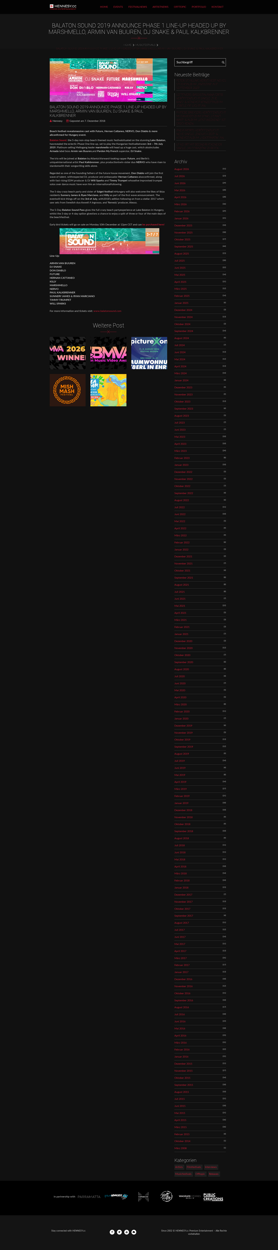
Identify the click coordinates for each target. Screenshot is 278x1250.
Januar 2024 (181, 380)
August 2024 (181, 338)
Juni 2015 (179, 1106)
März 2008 (180, 1148)
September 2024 (183, 331)
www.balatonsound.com (107, 311)
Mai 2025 (179, 275)
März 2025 (180, 289)
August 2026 (181, 169)
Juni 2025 (179, 268)
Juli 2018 (179, 845)
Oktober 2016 (182, 993)
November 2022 (183, 479)
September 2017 (183, 916)
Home (104, 7)
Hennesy (57, 121)
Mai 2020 (179, 690)
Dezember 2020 (183, 641)
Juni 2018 (179, 852)
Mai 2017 (179, 944)
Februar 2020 (182, 711)
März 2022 (180, 535)
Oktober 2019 (182, 739)
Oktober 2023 (182, 401)
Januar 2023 (181, 465)
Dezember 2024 (183, 310)
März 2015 (180, 1127)
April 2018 (180, 866)
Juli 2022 (179, 507)
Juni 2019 (179, 768)
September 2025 (183, 246)
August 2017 (181, 923)
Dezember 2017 (183, 894)
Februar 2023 (182, 458)
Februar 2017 (182, 965)
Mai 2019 (179, 775)
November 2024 (183, 317)
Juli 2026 (179, 176)
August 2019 (181, 754)
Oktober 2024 (182, 324)
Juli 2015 (179, 1099)
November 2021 (183, 563)
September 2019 (183, 747)
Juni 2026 (179, 183)
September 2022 (183, 493)
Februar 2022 (182, 542)
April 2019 (180, 782)
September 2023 (183, 408)
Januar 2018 (181, 887)
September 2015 (183, 1085)
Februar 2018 (182, 880)
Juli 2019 (179, 761)
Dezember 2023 (183, 387)
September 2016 (183, 1000)
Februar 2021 (182, 627)
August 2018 (181, 838)
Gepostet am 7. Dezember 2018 (87, 121)
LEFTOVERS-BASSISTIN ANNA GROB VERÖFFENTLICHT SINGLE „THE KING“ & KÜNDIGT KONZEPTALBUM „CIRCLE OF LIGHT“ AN (199, 100)
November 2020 (183, 648)
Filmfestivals (194, 1167)
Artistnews (160, 7)
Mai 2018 (179, 859)
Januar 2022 (181, 549)
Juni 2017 (179, 937)
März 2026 (180, 204)
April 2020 (180, 697)
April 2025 (180, 282)
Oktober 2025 (182, 239)
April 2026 (180, 197)
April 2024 (180, 366)
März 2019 (180, 789)
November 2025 (183, 232)
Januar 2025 (181, 303)
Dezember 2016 (183, 979)
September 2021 (183, 577)
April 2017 (180, 951)
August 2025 (181, 253)
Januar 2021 (181, 634)
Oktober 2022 (182, 486)
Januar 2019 (181, 803)
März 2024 (180, 373)
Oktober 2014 (182, 1141)
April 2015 (180, 1120)
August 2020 (181, 669)
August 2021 (181, 585)
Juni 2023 (179, 430)
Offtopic (180, 7)
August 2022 (181, 500)
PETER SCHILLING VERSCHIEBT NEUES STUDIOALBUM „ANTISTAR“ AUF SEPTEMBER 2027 (201, 84)
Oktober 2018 (182, 824)
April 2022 (180, 528)
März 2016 (180, 1042)
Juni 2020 (179, 683)
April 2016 (180, 1035)
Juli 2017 (179, 930)
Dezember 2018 (183, 810)
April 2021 (180, 613)
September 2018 (183, 831)
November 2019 (183, 733)
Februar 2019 (182, 796)
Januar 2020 (181, 718)
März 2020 (180, 704)
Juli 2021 (179, 592)
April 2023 (180, 444)
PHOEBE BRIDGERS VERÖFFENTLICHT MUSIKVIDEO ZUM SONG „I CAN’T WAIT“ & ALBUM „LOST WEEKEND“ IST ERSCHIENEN (201, 118)
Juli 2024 (179, 345)
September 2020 (183, 662)
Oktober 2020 (182, 655)
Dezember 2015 (183, 1063)
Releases (213, 1174)
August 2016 (181, 1007)
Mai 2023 (179, 437)
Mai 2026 (179, 190)
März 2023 (180, 451)
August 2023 (181, 416)
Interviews (211, 1167)
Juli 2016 (179, 1014)
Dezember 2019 (183, 725)
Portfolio (199, 7)
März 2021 (180, 620)
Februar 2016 (182, 1049)
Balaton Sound (58, 140)
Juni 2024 (179, 352)
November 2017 (183, 902)
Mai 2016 (179, 1028)
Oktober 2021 (182, 570)
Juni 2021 (179, 599)
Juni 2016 (179, 1021)
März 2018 (180, 873)
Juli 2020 (179, 676)
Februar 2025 (182, 296)
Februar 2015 (182, 1134)
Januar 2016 (181, 1056)
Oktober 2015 (182, 1078)
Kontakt (217, 7)
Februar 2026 (182, 211)
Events (118, 7)
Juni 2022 (179, 514)
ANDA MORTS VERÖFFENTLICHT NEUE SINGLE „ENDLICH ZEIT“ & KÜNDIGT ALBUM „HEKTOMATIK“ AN (200, 134)
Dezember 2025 (183, 225)
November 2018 (183, 817)
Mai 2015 (179, 1113)
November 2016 (183, 986)
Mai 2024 (179, 359)
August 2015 (181, 1092)
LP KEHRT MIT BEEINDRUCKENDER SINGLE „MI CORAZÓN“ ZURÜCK (199, 146)
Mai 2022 (179, 521)
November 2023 (183, 394)
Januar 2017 (181, 972)
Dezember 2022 (183, 472)
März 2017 (180, 958)
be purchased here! (153, 224)
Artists (179, 1167)
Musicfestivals (145, 45)
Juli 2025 (179, 260)
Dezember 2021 (183, 556)
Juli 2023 (179, 422)
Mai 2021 (179, 606)
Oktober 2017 (182, 909)
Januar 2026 (181, 218)
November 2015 (183, 1071)
